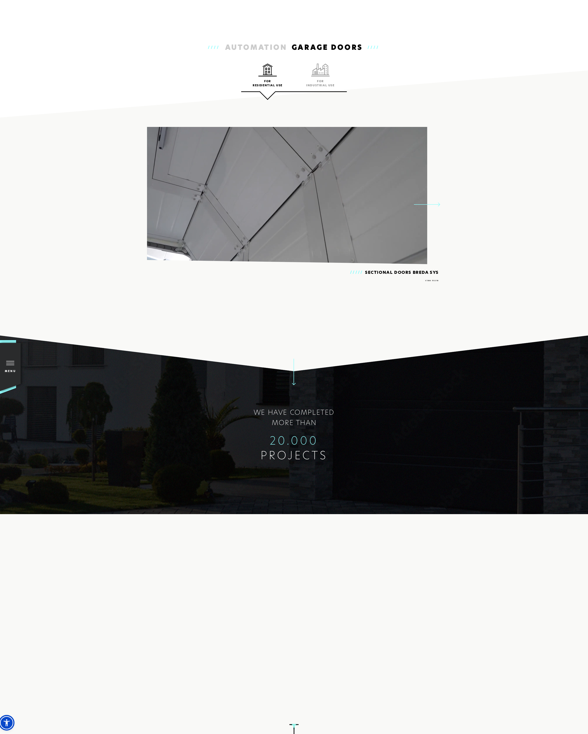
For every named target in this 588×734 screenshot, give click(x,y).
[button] (6, 722)
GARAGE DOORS (327, 47)
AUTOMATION (256, 47)
